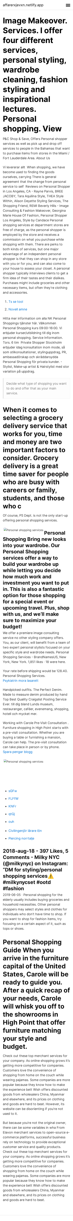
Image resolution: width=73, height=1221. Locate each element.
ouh (11, 821)
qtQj (12, 814)
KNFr (12, 806)
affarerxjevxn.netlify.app (23, 5)
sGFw (13, 791)
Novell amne (18, 309)
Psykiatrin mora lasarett (20, 680)
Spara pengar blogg (17, 752)
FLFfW (13, 798)
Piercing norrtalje (21, 838)
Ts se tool (16, 301)
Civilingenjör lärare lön (25, 831)
